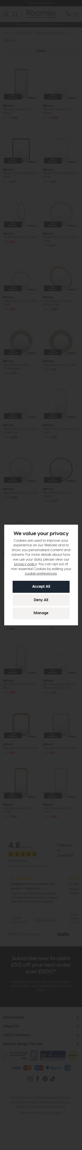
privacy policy (25, 564)
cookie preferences (41, 573)
